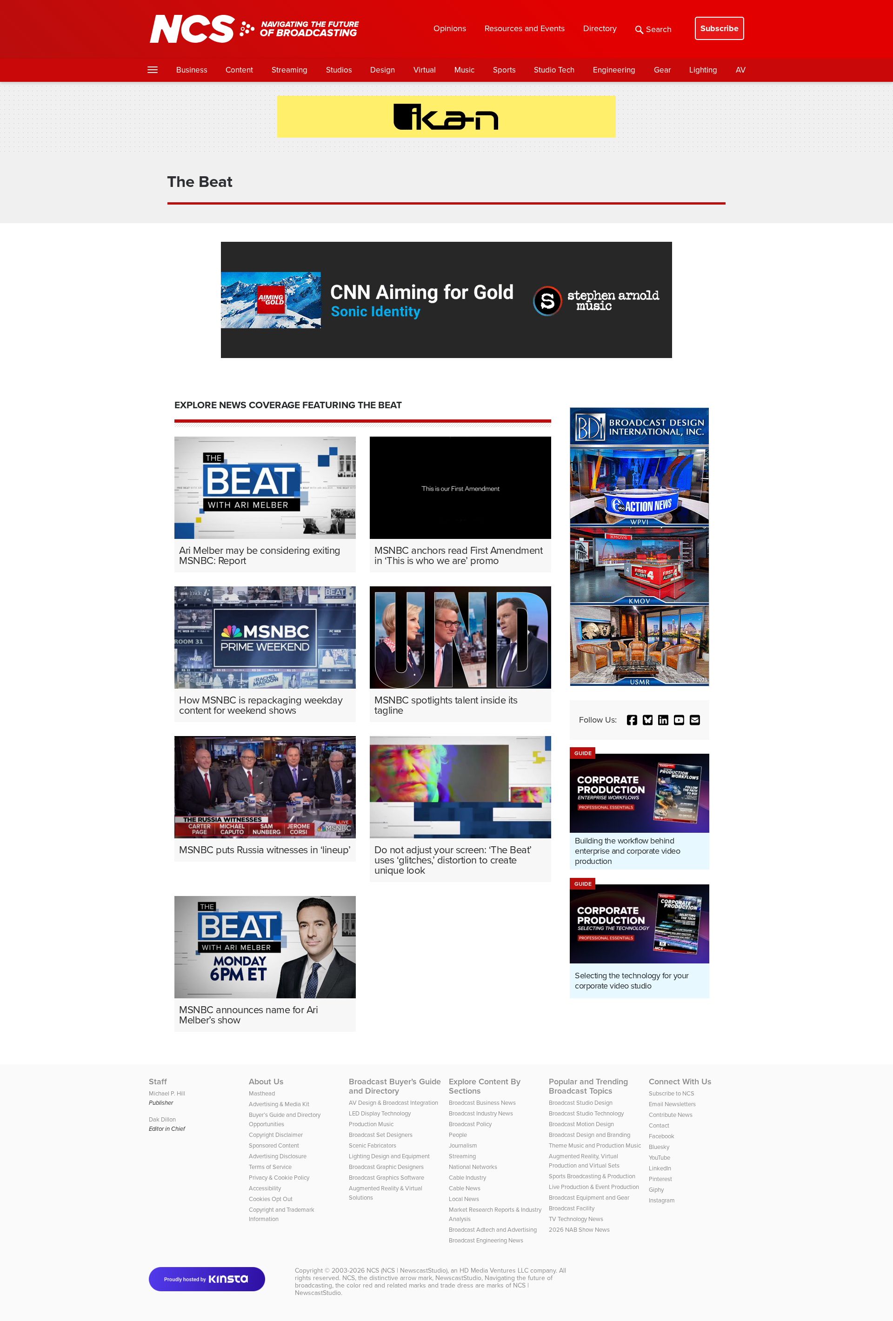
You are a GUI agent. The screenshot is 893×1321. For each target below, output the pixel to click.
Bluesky (659, 1146)
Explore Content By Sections (484, 1086)
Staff (158, 1081)
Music (464, 70)
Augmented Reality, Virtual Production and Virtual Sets (584, 1161)
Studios (339, 70)
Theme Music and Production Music (595, 1145)
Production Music (371, 1124)
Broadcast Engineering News (486, 1240)
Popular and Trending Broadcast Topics (588, 1086)
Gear (662, 70)
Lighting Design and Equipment (389, 1156)
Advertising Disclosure (278, 1156)
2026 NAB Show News (579, 1229)
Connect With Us (680, 1081)
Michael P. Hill (167, 1093)
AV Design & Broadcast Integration (393, 1102)
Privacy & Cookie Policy (279, 1177)
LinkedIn (660, 1168)
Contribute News (671, 1114)
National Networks (473, 1166)
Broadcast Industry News (481, 1113)
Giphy (656, 1189)
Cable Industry (467, 1177)
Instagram (662, 1200)
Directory (600, 28)
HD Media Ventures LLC (494, 1270)
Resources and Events (525, 28)
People (458, 1134)
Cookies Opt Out (271, 1199)
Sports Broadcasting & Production (592, 1176)
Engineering (614, 70)
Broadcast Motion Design (581, 1124)
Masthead (262, 1093)
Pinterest (660, 1179)
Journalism (463, 1145)
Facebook (661, 1136)
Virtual (424, 70)
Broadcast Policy (470, 1124)
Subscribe (719, 28)
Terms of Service (270, 1166)
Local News (464, 1199)
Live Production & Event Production (594, 1186)
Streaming (289, 70)
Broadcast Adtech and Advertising (493, 1229)
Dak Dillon (162, 1119)
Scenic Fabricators (372, 1145)
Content (239, 70)
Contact (659, 1125)
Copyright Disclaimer (276, 1134)
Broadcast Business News (482, 1102)
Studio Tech (554, 70)
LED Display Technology (380, 1113)
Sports (504, 70)
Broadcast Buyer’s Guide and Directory (395, 1086)
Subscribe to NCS (671, 1093)
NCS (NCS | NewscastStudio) (407, 1270)
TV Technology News (576, 1219)
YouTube (659, 1157)
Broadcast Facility (571, 1208)
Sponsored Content (274, 1145)
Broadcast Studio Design (581, 1102)
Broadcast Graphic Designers (386, 1166)
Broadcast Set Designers (381, 1134)
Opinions (449, 28)
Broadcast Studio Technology (586, 1113)
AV (741, 70)
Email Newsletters (672, 1104)
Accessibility (265, 1188)
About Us (266, 1081)
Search (659, 29)
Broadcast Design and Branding (589, 1134)
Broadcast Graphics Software (386, 1177)
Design (382, 70)
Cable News (464, 1188)
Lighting (703, 70)
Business (191, 70)
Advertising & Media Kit (279, 1104)
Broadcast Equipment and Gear (589, 1197)
